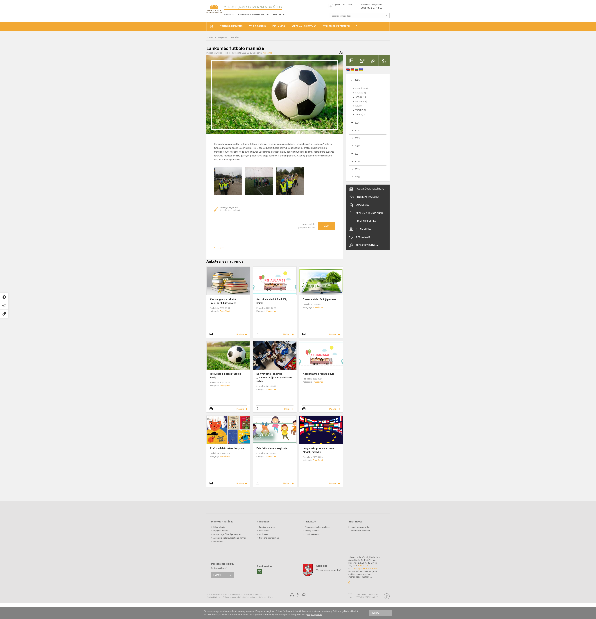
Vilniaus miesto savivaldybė (328, 570)
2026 (357, 80)
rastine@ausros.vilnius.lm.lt (365, 568)
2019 (357, 169)
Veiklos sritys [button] (257, 26)
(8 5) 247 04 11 (364, 566)
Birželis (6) (360, 93)
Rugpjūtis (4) (361, 88)
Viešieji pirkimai (312, 530)
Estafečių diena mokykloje (271, 448)
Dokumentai (362, 205)
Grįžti (221, 248)
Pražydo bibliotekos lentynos (227, 448)
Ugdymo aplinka (220, 530)
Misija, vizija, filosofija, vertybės (227, 534)
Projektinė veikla (366, 221)
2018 (357, 177)
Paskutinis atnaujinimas (371, 6)
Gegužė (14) (360, 97)
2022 (357, 146)
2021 (357, 154)
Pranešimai (236, 37)
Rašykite (217, 575)
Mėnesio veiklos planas (369, 213)
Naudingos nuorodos (360, 527)
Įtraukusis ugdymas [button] (231, 26)
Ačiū (326, 226)
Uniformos (218, 541)
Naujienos (222, 37)
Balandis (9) (361, 101)
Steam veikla (363, 229)
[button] (211, 26)
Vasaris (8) (360, 110)
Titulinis (210, 37)
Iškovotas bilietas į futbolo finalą (225, 375)
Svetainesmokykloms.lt (366, 597)
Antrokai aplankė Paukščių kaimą (271, 301)
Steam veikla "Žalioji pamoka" (320, 299)
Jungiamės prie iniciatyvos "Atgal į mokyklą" (318, 450)
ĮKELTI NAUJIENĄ (343, 4)
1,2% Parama (363, 237)
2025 (357, 123)
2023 (357, 138)
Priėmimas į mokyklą (367, 197)
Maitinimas (264, 530)
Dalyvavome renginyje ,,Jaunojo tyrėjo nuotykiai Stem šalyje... (274, 377)
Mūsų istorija (219, 527)
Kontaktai (278, 14)
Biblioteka (263, 534)
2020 (357, 161)
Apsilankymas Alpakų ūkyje (318, 373)
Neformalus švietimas (269, 538)
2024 (357, 130)
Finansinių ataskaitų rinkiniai (317, 527)
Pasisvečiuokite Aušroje (370, 189)
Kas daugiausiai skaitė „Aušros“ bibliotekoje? (223, 301)
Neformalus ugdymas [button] (303, 26)
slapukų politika (314, 614)
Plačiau (240, 334)
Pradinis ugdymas (267, 527)
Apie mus (229, 14)
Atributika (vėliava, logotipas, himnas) (230, 538)
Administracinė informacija (253, 14)
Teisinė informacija (367, 245)
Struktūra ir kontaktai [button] (336, 26)
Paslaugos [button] (278, 26)
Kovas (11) (360, 106)
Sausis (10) (360, 114)
